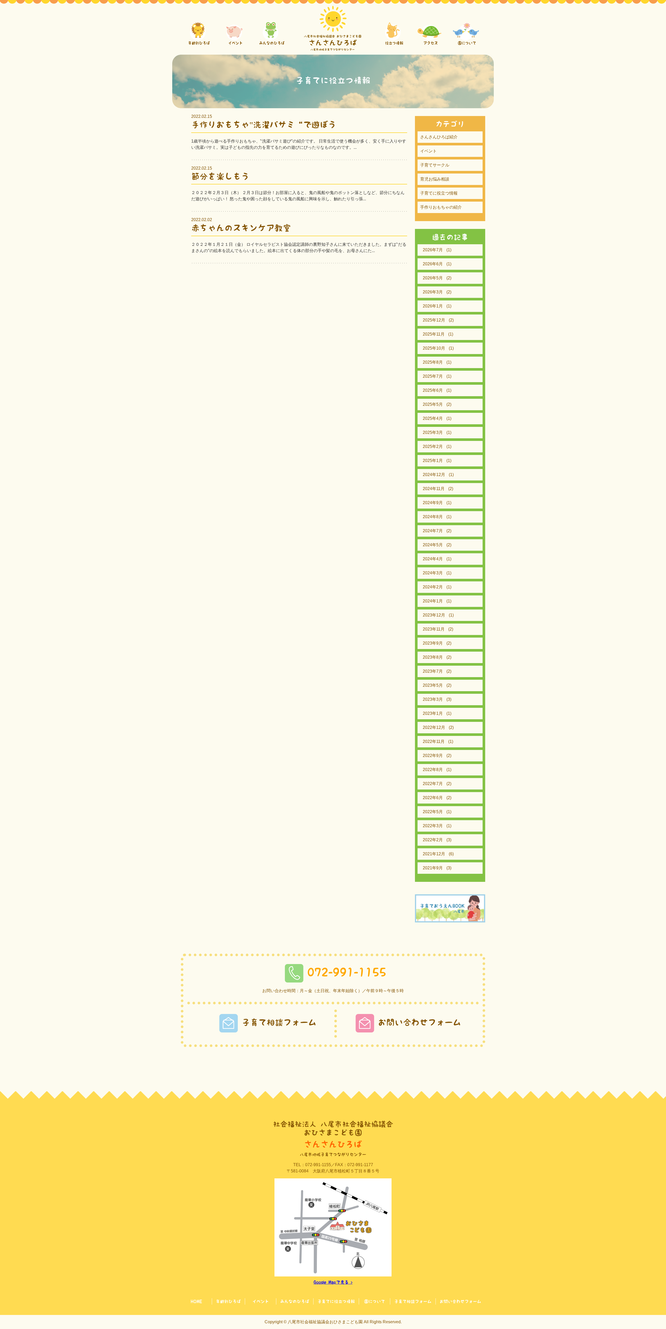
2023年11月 (434, 629)
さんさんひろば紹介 (439, 137)
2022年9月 (433, 755)
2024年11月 (434, 488)
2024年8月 (433, 517)
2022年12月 (434, 727)
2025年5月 (433, 404)
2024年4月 (433, 559)
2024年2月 (433, 587)
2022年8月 (433, 769)
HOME (196, 1301)
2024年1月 (433, 601)
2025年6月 (433, 390)
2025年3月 (433, 432)
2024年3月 (433, 573)
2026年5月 (433, 278)
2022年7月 (433, 783)
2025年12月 (434, 320)
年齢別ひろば (228, 1301)
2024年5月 (433, 545)
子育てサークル (434, 165)
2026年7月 (433, 250)
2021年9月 (433, 868)
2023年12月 (434, 615)
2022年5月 (433, 812)
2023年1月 (433, 713)
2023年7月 (433, 671)
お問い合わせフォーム (419, 1022)
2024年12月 (434, 474)
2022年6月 (433, 797)
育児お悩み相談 (434, 179)
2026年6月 (433, 264)
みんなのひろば (294, 1301)
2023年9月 (433, 643)
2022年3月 (433, 826)
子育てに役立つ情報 (439, 193)
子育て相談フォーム (279, 1022)
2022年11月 (434, 741)
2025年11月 (434, 334)
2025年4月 (433, 418)
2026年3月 (433, 292)
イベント (428, 151)
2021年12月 (434, 854)
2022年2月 (433, 840)
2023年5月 (433, 685)
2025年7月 (433, 376)
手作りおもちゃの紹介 (441, 207)
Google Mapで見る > (333, 1282)
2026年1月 (433, 306)
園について (374, 1301)
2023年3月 (433, 699)
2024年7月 (433, 531)
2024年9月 (433, 502)
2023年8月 (433, 657)
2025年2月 (433, 446)
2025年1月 (433, 460)
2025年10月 (434, 348)
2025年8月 (433, 362)
